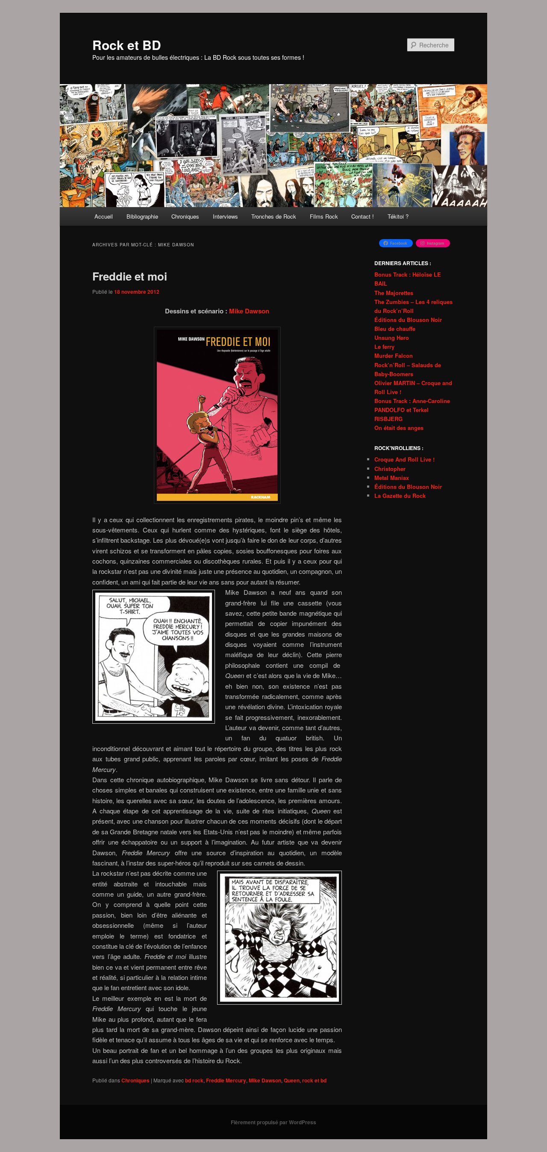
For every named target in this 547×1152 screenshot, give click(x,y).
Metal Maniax (391, 478)
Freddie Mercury (226, 1080)
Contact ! (362, 216)
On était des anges (398, 428)
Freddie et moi (129, 276)
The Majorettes (393, 293)
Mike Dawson (249, 311)
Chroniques (185, 216)
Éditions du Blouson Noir (408, 320)
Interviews (225, 216)
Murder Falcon (393, 355)
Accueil (103, 216)
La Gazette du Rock (400, 495)
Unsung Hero (391, 337)
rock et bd (314, 1080)
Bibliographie (142, 216)
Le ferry (384, 346)
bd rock (194, 1080)
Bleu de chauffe (394, 329)
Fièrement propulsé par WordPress (273, 1122)
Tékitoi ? (398, 216)
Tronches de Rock (273, 216)
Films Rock (324, 216)
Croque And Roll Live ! (404, 459)
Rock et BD (126, 44)
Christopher (390, 469)
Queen (292, 1080)
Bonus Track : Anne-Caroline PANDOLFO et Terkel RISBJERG (412, 410)
